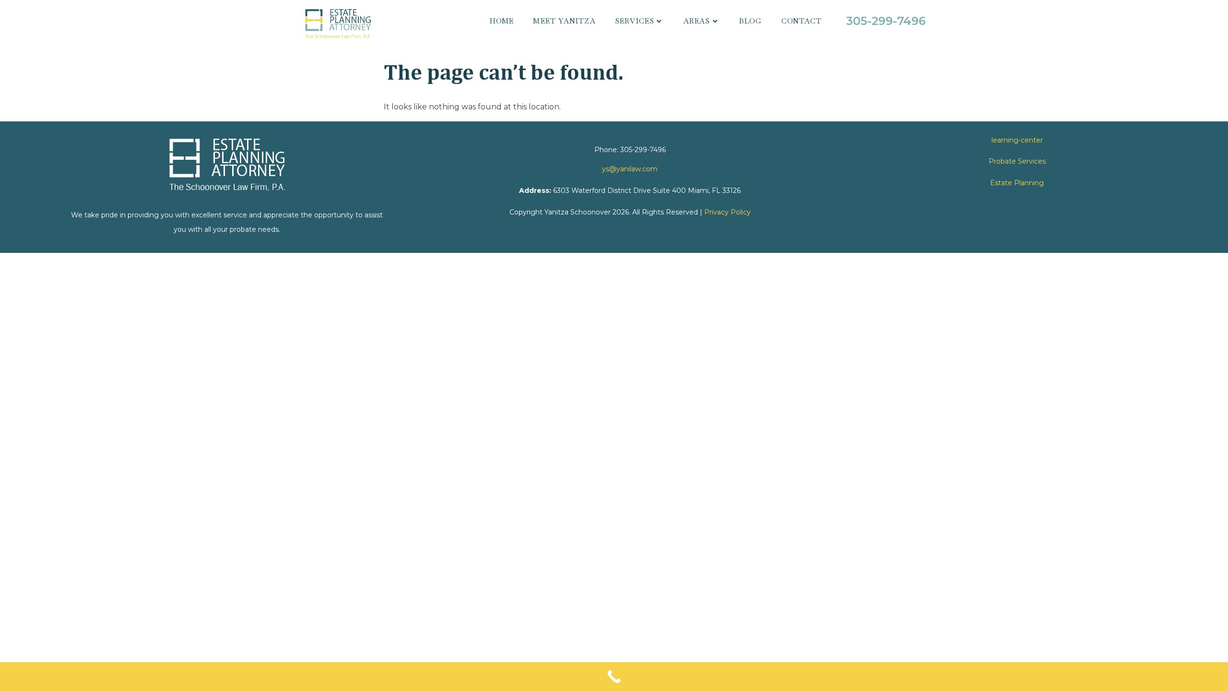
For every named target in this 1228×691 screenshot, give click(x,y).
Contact (801, 20)
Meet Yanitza (564, 20)
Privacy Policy (727, 212)
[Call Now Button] (614, 676)
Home (502, 20)
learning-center (1017, 140)
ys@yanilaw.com (630, 169)
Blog (750, 20)
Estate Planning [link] (1017, 183)
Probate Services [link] (1017, 161)
